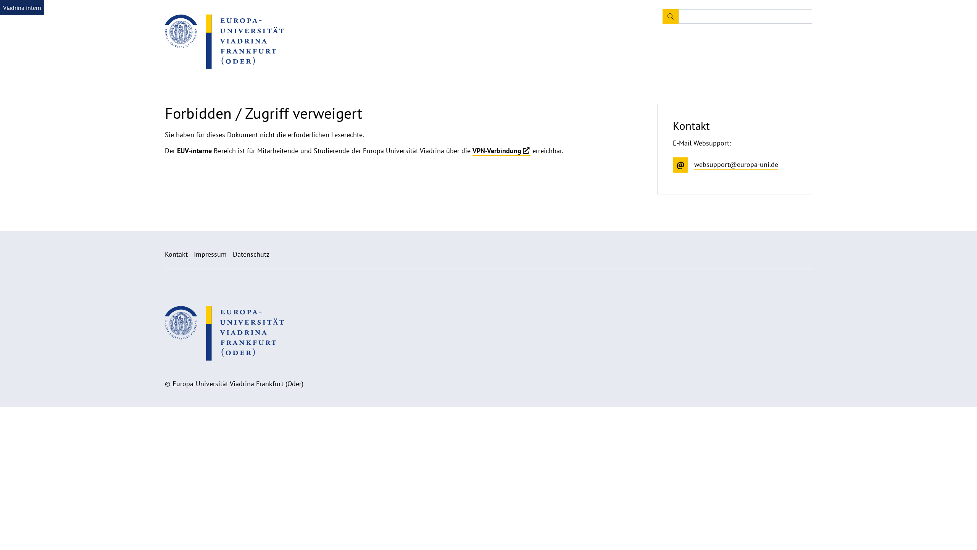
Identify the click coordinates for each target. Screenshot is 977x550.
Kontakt (176, 254)
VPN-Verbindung (496, 150)
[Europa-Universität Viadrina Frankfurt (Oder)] (224, 42)
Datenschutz (251, 254)
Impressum (210, 254)
